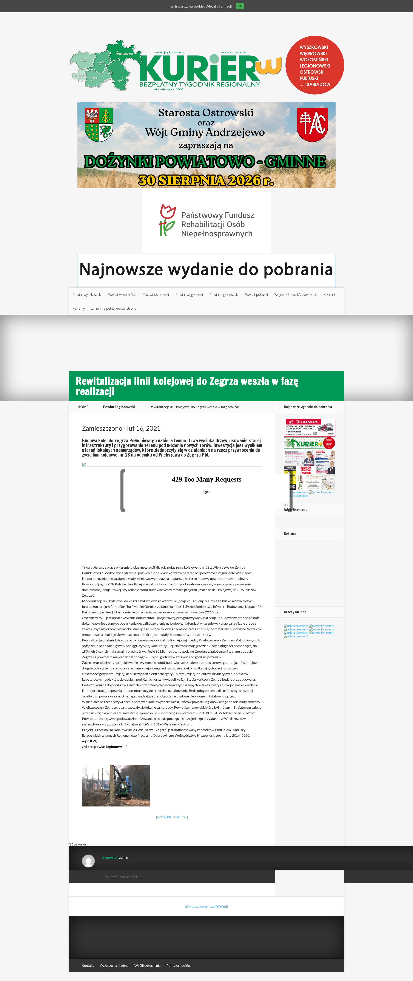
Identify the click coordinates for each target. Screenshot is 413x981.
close (285, 505)
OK (240, 6)
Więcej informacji (219, 6)
